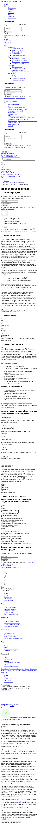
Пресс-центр (8, 40)
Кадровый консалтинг (19, 68)
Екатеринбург (32, 670)
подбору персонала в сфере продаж (17, 472)
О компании (12, 8)
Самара (27, 669)
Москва (14, 669)
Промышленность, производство (18, 119)
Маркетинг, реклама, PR (15, 111)
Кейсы (10, 14)
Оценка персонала (17, 70)
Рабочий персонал (14, 122)
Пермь (14, 670)
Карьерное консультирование (21, 72)
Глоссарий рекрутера (11, 666)
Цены (6, 39)
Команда (11, 9)
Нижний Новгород (22, 670)
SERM (14, 76)
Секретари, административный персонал (21, 117)
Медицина (11, 112)
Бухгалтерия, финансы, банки (17, 109)
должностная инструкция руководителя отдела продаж (16, 404)
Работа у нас (12, 18)
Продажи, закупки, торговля (17, 107)
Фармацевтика (12, 114)
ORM (13, 75)
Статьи (6, 661)
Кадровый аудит (17, 67)
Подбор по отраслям (10, 101)
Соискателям (8, 600)
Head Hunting (16, 53)
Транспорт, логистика (15, 124)
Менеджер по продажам (12, 221)
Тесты (6, 664)
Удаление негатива (18, 80)
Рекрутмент (11, 47)
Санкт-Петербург (6, 669)
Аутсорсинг (12, 57)
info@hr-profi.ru (16, 567)
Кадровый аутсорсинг (19, 63)
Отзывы (10, 11)
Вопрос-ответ (8, 659)
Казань (19, 669)
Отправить (8, 32)
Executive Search (17, 52)
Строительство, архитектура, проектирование (22, 121)
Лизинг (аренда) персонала (20, 62)
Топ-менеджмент (13, 104)
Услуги (6, 44)
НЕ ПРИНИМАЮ (15, 822)
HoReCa (10, 126)
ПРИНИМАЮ (5, 822)
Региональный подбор (19, 55)
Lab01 (12, 706)
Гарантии (11, 16)
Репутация (11, 73)
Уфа (23, 669)
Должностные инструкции (12, 662)
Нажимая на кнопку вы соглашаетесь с (17, 34)
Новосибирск (5, 672)
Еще (2, 226)
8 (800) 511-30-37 (6, 152)
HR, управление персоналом (17, 116)
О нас (6, 4)
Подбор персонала (17, 48)
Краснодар (7, 670)
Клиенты (11, 13)
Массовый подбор (17, 50)
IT (9, 106)
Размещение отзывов (18, 78)
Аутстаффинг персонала (19, 60)
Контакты (7, 42)
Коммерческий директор (12, 220)
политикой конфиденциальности (14, 35)
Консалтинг (12, 65)
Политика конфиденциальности (11, 704)
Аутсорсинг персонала (19, 58)
